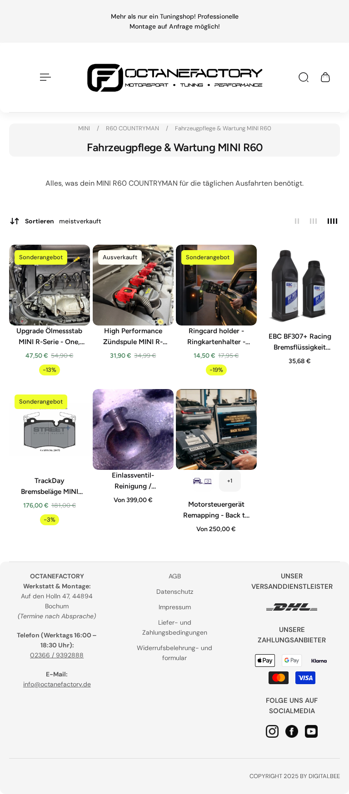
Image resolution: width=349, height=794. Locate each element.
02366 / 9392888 (57, 655)
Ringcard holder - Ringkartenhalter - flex (216, 336)
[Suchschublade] (303, 77)
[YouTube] (311, 731)
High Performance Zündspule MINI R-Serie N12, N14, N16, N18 (133, 336)
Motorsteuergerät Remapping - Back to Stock (216, 509)
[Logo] (174, 77)
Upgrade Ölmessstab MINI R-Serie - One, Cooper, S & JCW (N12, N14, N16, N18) (49, 336)
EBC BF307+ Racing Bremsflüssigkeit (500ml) (299, 342)
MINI (84, 128)
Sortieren (63, 221)
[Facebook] (292, 731)
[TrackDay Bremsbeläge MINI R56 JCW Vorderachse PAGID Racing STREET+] (49, 429)
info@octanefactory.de (57, 684)
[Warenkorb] (325, 77)
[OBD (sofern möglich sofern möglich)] (203, 480)
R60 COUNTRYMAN (133, 128)
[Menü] (44, 77)
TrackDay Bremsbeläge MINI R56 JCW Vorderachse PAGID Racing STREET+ (49, 486)
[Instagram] (272, 731)
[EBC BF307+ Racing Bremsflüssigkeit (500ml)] (299, 285)
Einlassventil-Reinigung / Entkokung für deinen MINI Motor (132, 480)
